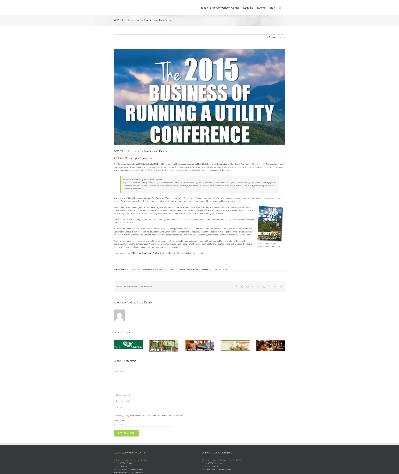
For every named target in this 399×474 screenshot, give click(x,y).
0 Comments (224, 269)
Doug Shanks (121, 269)
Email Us (123, 466)
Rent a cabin (183, 241)
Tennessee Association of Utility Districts (149, 253)
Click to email (213, 466)
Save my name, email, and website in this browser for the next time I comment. (149, 415)
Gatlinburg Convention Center (171, 269)
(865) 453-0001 (127, 463)
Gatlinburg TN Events (191, 269)
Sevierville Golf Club (209, 269)
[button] (280, 7)
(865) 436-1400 (215, 463)
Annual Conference (150, 269)
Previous (272, 37)
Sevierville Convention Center (131, 469)
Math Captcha (119, 420)
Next (281, 37)
